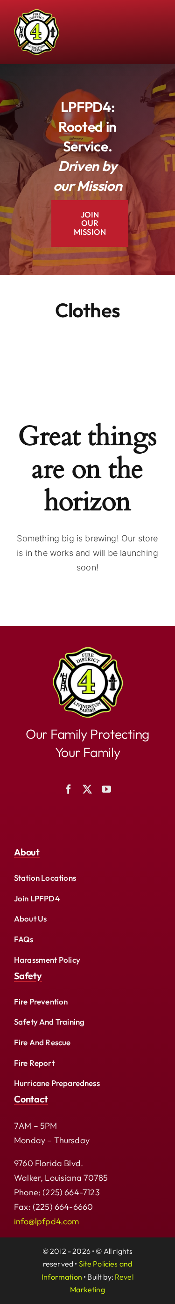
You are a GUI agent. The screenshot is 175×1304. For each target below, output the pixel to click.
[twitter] (87, 789)
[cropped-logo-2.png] (36, 13)
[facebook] (68, 789)
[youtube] (106, 789)
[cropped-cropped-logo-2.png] (88, 651)
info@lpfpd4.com (46, 1221)
